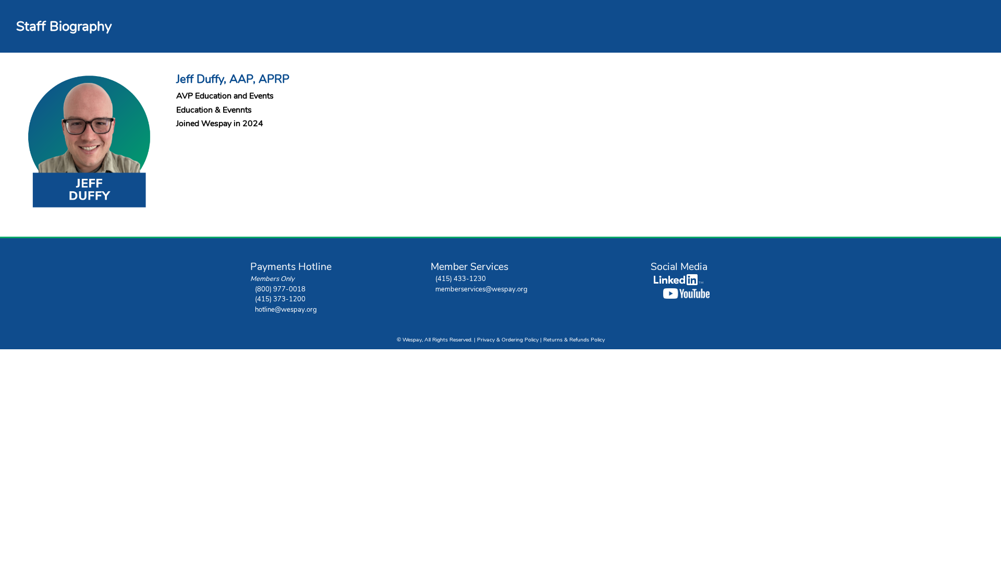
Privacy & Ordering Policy (508, 340)
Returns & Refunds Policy (574, 340)
